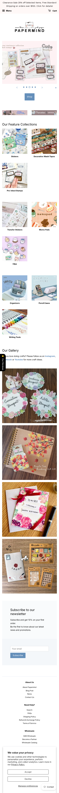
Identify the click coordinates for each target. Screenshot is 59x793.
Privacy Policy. (18, 764)
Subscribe (18, 655)
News (29, 694)
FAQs (29, 713)
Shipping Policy (29, 717)
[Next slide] (42, 87)
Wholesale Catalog (29, 742)
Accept (28, 772)
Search (29, 710)
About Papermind (29, 687)
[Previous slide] (17, 87)
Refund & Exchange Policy (29, 720)
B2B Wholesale (29, 736)
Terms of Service (29, 723)
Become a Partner (29, 739)
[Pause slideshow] (56, 87)
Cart (54, 11)
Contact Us (29, 697)
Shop (29, 96)
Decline (28, 779)
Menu (9, 10)
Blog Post (29, 691)
